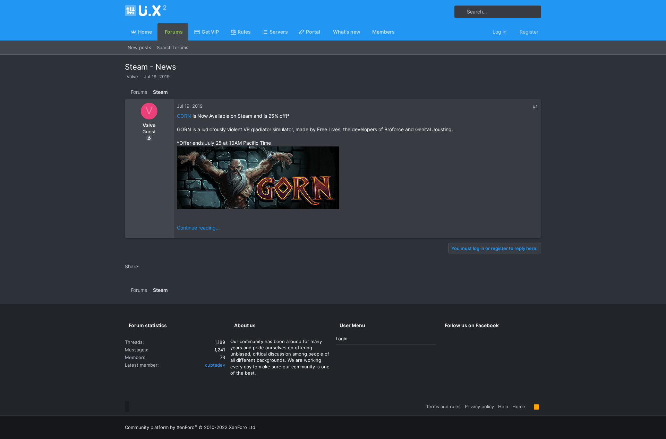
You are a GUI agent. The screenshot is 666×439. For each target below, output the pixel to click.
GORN (184, 116)
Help (503, 406)
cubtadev (215, 365)
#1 (535, 106)
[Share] (527, 107)
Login (342, 338)
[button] (291, 32)
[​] (357, 178)
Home (518, 406)
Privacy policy (479, 406)
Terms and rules (443, 406)
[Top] (529, 406)
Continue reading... (198, 228)
